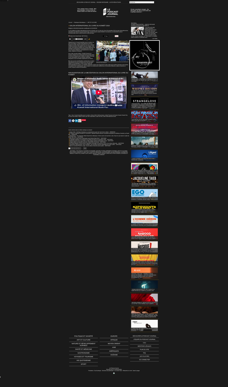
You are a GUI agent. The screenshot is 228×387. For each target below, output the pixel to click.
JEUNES (103, 153)
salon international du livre (109, 116)
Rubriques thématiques (80, 22)
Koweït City (124, 115)
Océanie (114, 355)
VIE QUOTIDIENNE (115, 152)
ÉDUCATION (73, 152)
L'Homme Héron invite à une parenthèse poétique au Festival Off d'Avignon (143, 224)
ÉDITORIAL (73, 151)
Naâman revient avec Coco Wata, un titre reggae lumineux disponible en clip (88, 140)
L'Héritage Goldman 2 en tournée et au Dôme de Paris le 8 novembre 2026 (87, 139)
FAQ (144, 353)
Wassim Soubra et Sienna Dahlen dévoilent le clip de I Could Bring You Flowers (144, 303)
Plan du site (144, 349)
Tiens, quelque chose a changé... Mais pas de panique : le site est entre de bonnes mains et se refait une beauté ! (87, 10)
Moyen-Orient (81, 116)
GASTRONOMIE (106, 152)
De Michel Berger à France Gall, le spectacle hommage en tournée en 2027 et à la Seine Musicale (93, 143)
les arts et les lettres (73, 116)
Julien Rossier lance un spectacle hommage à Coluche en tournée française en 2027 (144, 263)
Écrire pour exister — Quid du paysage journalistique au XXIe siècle (143, 25)
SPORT (83, 153)
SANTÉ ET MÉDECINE (95, 152)
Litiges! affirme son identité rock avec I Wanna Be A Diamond (84, 142)
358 (85, 148)
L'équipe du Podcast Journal (144, 339)
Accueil (70, 22)
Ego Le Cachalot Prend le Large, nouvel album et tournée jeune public (86, 145)
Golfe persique (100, 115)
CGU (144, 343)
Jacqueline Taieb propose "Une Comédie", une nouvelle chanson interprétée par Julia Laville (92, 144)
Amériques (114, 351)
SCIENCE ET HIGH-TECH (83, 152)
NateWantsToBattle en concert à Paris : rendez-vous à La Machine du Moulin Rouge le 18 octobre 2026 (143, 211)
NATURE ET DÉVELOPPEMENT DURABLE (106, 151)
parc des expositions (91, 116)
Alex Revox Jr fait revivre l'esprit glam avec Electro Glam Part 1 (84, 138)
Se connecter (144, 359)
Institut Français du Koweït (111, 115)
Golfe (95, 115)
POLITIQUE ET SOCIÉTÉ (83, 151)
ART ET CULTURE (92, 22)
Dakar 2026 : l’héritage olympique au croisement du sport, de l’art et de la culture (89, 132)
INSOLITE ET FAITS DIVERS (113, 153)
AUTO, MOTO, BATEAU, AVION (93, 153)
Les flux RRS (144, 356)
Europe (114, 336)
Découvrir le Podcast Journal (86, 2)
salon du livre (99, 116)
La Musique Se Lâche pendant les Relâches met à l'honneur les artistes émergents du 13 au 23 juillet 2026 (143, 250)
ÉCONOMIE (92, 151)
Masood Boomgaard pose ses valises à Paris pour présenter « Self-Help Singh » (143, 238)
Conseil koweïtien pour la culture (82, 115)
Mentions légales (144, 346)
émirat (92, 115)
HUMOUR (102, 154)
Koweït (119, 115)
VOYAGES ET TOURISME (83, 357)
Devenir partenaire (103, 2)
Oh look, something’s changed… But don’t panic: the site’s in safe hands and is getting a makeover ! (141, 11)
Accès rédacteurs (115, 2)
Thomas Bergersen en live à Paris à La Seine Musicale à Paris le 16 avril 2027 (143, 290)
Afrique (114, 340)
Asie (73, 115)
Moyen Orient (114, 343)
